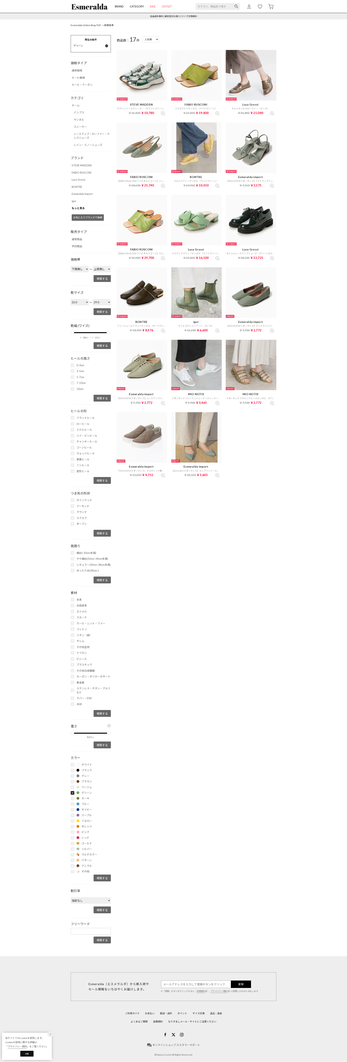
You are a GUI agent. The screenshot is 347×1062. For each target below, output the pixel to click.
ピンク (85, 832)
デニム (80, 641)
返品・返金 (216, 1013)
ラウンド (82, 512)
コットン (82, 629)
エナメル (82, 611)
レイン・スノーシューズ (88, 144)
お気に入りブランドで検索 (87, 217)
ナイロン (82, 652)
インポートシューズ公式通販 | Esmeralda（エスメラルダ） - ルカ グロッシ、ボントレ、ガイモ (89, 6)
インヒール (83, 465)
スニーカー (80, 126)
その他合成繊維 (86, 670)
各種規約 (158, 1021)
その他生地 (83, 647)
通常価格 (77, 70)
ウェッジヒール (86, 453)
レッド (85, 837)
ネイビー (87, 809)
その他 (85, 871)
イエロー (87, 820)
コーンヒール (84, 447)
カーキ (85, 798)
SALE (153, 6)
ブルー (85, 804)
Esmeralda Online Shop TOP (86, 25)
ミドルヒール (84, 429)
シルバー (87, 848)
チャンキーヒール (87, 441)
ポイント (182, 1013)
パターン (87, 860)
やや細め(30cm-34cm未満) (92, 558)
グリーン (87, 792)
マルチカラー (89, 854)
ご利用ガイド (132, 1013)
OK (27, 1053)
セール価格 (78, 77)
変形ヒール (83, 471)
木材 (79, 704)
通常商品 (77, 239)
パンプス (79, 112)
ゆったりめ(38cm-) (88, 570)
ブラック (87, 770)
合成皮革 (82, 605)
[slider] (72, 333)
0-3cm (80, 365)
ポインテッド (84, 500)
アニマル (87, 865)
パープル (87, 815)
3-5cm (80, 371)
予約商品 (77, 246)
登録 (241, 984)
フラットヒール (86, 417)
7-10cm (81, 383)
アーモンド (83, 506)
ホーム (76, 105)
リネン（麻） (84, 635)
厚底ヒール (83, 459)
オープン (82, 523)
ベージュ (87, 787)
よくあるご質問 (139, 1021)
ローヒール (83, 423)
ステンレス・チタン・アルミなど (93, 690)
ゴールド (87, 843)
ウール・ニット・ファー (91, 623)
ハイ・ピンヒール (87, 435)
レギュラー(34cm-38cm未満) (94, 564)
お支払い (150, 1013)
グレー (85, 775)
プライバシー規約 (218, 991)
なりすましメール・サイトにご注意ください (192, 1021)
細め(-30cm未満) (86, 552)
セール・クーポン (82, 84)
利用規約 (200, 991)
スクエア (82, 518)
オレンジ (87, 826)
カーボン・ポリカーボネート (93, 676)
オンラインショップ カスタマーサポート (176, 1045)
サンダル (79, 119)
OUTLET (167, 6)
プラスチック (84, 664)
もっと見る (78, 208)
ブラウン (87, 781)
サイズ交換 (199, 1013)
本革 (79, 599)
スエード (82, 617)
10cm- (80, 389)
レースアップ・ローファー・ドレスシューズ (92, 135)
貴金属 (80, 682)
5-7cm (80, 377)
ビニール (82, 658)
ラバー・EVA (84, 698)
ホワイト (87, 764)
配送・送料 (166, 1013)
